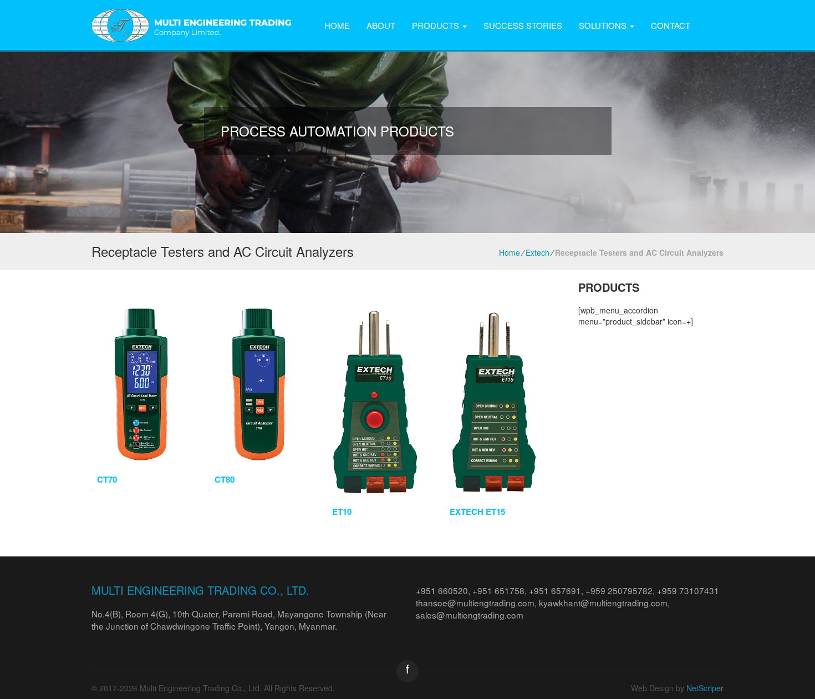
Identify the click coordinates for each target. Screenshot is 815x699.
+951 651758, (500, 590)
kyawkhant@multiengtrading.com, (604, 602)
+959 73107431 (688, 590)
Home (337, 25)
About (380, 25)
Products (436, 25)
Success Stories (522, 25)
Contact (670, 25)
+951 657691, (557, 590)
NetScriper (705, 687)
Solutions (604, 25)
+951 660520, (444, 590)
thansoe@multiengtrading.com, (477, 602)
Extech (537, 252)
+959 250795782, (621, 590)
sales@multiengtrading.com (469, 615)
